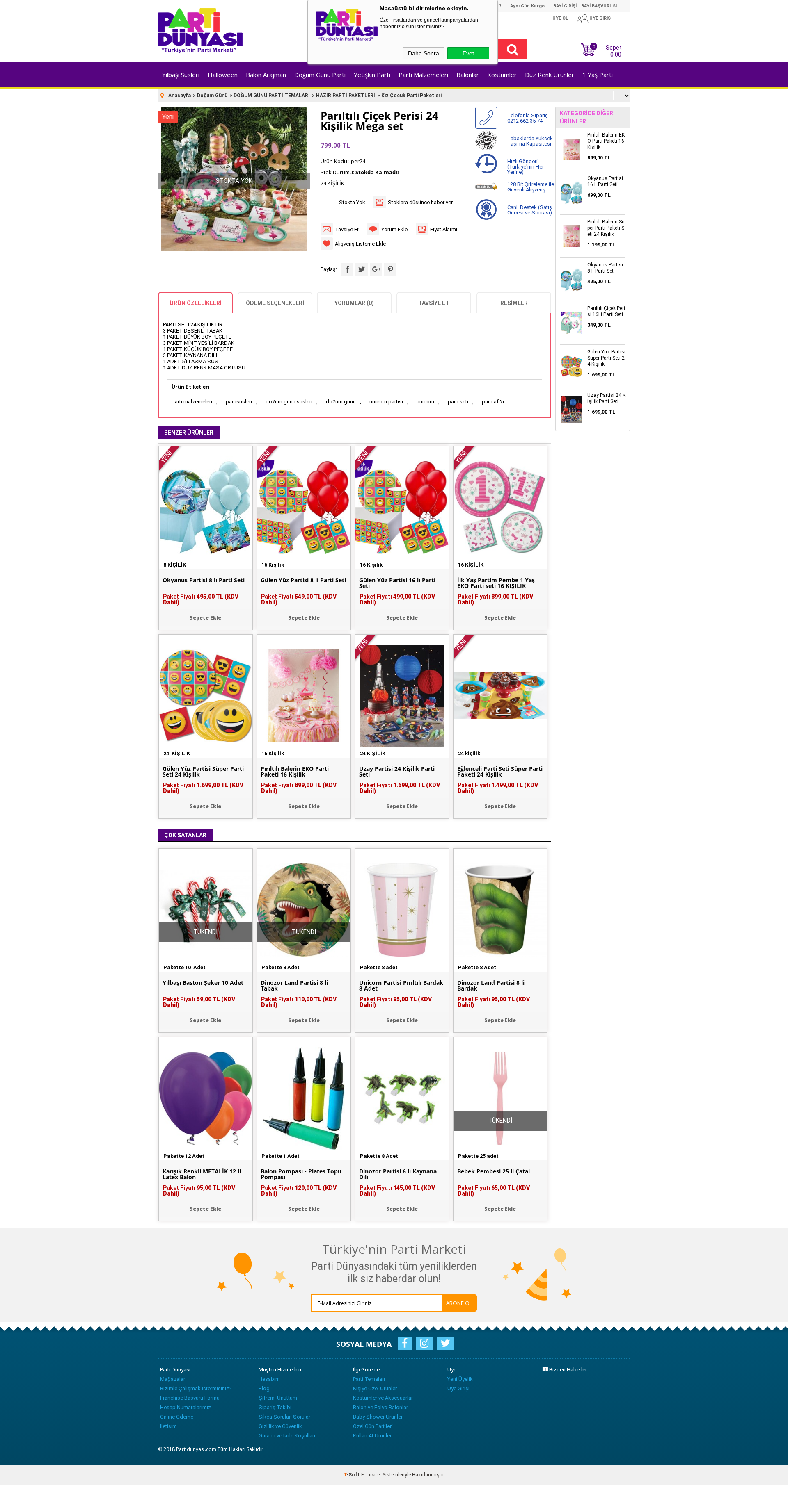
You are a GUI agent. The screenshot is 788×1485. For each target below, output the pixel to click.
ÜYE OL (560, 18)
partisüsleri (239, 402)
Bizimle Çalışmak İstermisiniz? (196, 1388)
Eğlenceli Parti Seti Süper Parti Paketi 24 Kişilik (500, 771)
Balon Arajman (266, 75)
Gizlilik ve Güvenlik (280, 1426)
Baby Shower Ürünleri (378, 1417)
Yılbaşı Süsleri (180, 75)
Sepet (607, 50)
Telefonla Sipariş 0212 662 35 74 (527, 118)
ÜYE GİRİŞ (600, 18)
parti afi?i (493, 402)
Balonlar (467, 75)
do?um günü (341, 402)
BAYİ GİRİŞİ (565, 6)
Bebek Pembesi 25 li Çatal (493, 1171)
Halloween (223, 75)
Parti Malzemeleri (423, 75)
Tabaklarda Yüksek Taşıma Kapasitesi (530, 141)
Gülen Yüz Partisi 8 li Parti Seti (303, 580)
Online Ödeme (176, 1417)
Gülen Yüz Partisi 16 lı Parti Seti (397, 583)
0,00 (615, 54)
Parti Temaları (369, 1379)
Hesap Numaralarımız (185, 1407)
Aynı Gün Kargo (527, 6)
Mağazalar (172, 1379)
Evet (468, 53)
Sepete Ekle (205, 617)
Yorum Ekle (394, 229)
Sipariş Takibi (275, 1407)
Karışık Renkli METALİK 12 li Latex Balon (202, 1174)
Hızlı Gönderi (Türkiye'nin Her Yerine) (525, 167)
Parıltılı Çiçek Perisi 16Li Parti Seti (606, 311)
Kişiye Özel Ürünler (375, 1388)
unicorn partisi (386, 402)
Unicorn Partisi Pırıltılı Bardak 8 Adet (401, 985)
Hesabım (269, 1379)
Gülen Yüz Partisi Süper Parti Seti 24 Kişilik (203, 771)
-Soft (352, 1475)
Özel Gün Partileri (373, 1426)
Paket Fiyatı (200, 599)
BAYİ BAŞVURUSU (600, 6)
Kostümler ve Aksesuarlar (383, 1398)
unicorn (425, 402)
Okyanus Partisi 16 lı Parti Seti (605, 181)
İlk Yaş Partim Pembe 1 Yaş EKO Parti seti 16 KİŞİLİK (496, 583)
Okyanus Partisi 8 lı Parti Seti (204, 580)
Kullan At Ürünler (372, 1436)
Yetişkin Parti (372, 75)
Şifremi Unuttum (278, 1398)
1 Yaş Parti (597, 75)
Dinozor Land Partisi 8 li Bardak (491, 985)
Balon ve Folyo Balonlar (380, 1407)
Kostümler (502, 75)
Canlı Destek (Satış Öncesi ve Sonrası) (529, 210)
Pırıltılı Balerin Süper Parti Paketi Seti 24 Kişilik (606, 228)
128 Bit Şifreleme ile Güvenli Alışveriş (530, 187)
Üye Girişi (458, 1388)
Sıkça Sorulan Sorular (284, 1417)
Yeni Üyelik (460, 1379)
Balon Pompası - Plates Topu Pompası (301, 1174)
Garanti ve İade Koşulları (287, 1436)
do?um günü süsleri (289, 402)
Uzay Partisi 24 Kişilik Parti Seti (397, 771)
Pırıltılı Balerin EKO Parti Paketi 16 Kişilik (295, 771)
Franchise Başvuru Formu (190, 1398)
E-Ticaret (371, 1475)
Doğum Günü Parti (320, 75)
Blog (264, 1388)
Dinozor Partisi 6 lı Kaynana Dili (398, 1174)
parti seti (458, 402)
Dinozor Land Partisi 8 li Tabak (294, 985)
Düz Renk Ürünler (549, 75)
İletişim (168, 1426)
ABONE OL (459, 1303)
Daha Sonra (423, 53)
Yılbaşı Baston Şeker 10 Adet (203, 983)
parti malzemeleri (192, 402)
